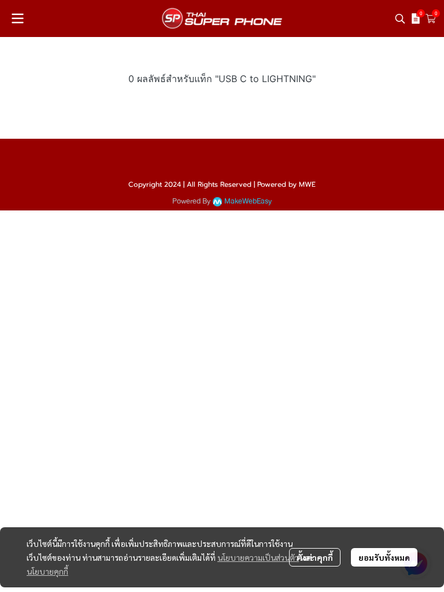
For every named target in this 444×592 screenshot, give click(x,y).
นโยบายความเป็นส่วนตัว (258, 557)
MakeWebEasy (248, 201)
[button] (400, 18)
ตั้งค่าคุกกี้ (315, 557)
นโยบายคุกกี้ (47, 571)
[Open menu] (17, 18)
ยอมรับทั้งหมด (384, 557)
